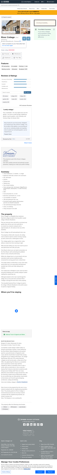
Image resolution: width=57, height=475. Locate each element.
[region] (28, 467)
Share (28, 39)
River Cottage (8, 37)
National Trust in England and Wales (15, 334)
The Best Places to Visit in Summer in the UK (47, 452)
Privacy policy (25, 446)
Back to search (7, 17)
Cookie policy (25, 448)
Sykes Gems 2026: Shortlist (47, 444)
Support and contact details (28, 444)
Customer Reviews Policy (28, 455)
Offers (38, 8)
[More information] (54, 29)
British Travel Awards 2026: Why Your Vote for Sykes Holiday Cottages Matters (47, 457)
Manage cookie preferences (28, 450)
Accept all (40, 471)
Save (24, 39)
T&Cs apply (37, 13)
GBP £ (42, 1)
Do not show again (7, 45)
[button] (4, 27)
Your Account (51, 1)
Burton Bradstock (22, 382)
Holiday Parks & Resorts (22, 8)
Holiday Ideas (44, 8)
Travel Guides (52, 8)
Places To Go (32, 8)
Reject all (50, 471)
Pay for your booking (27, 457)
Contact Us (37, 1)
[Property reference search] (18, 5)
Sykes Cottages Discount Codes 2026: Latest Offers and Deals (48, 448)
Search (28, 92)
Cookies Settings (6, 471)
